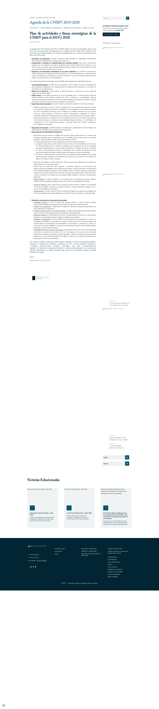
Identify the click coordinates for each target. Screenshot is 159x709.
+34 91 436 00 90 (34, 554)
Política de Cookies (92, 583)
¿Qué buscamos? (112, 559)
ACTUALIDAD (58, 551)
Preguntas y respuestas (88, 549)
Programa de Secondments (115, 569)
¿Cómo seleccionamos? (114, 562)
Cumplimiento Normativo (51, 28)
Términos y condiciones (89, 551)
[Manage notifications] (3, 705)
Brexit (56, 554)
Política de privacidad (80, 583)
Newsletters (88, 28)
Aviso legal (71, 583)
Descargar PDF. (35, 42)
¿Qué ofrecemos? (112, 557)
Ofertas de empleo (113, 576)
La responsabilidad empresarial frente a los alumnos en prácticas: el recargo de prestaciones (117, 447)
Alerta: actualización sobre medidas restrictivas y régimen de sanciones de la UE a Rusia (119, 439)
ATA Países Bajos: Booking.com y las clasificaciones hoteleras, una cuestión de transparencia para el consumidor (119, 304)
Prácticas (110, 564)
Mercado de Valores (72, 28)
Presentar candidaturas (114, 574)
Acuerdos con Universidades (115, 572)
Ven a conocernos (112, 567)
